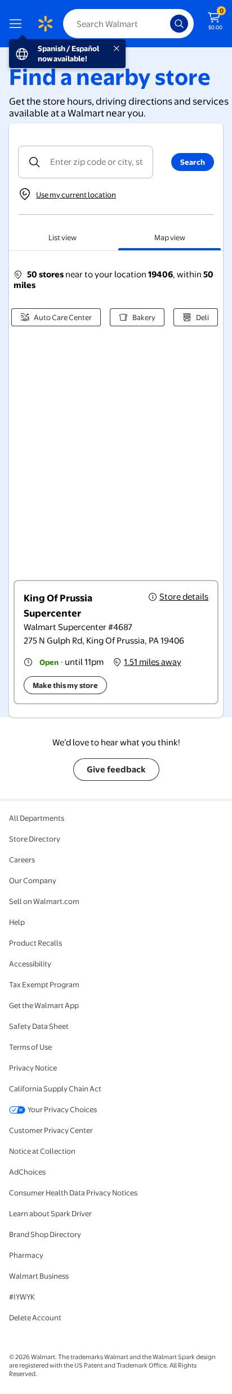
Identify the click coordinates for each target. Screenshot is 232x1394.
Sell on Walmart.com (44, 901)
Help (17, 922)
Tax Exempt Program (44, 984)
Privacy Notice (33, 1067)
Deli (202, 317)
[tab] (62, 237)
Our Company (32, 880)
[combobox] (128, 23)
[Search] (179, 24)
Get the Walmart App (44, 1005)
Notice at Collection (42, 1150)
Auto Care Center (63, 317)
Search (192, 162)
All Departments (36, 817)
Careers (22, 859)
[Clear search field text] (164, 23)
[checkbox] (116, 642)
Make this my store (65, 685)
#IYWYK (22, 1296)
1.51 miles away (152, 661)
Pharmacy (26, 1255)
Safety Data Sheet (39, 1026)
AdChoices (27, 1171)
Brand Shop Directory (45, 1234)
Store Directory (34, 838)
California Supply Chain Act (55, 1088)
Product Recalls (35, 942)
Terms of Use (30, 1046)
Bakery (143, 317)
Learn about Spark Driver (50, 1213)
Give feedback (116, 769)
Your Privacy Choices (62, 1109)
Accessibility (30, 963)
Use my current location (76, 194)
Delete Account (35, 1317)
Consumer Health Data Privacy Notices (73, 1192)
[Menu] (18, 24)
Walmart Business (39, 1275)
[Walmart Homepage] (45, 24)
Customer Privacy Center (51, 1130)
